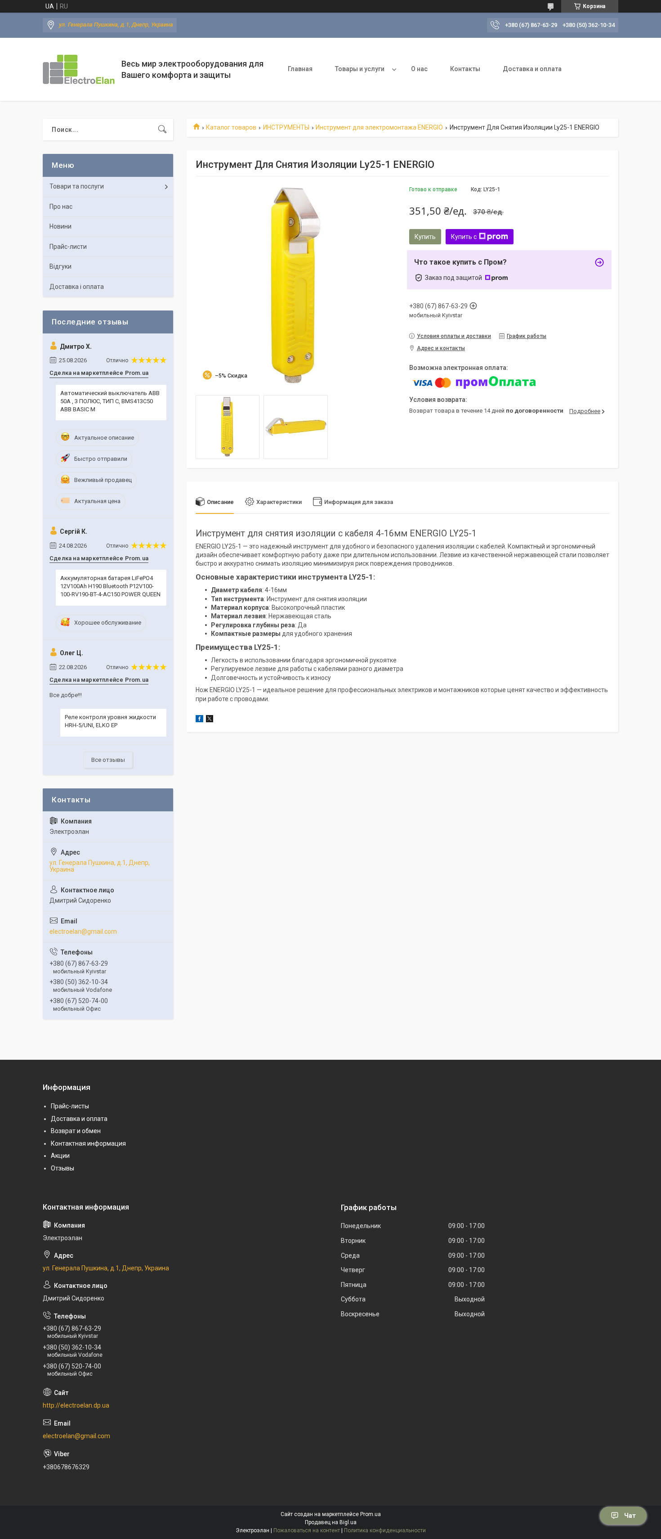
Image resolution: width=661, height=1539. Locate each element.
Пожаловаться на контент (306, 1530)
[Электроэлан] (79, 69)
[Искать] (162, 129)
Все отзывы (108, 759)
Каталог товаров (231, 127)
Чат (630, 1515)
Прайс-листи (68, 246)
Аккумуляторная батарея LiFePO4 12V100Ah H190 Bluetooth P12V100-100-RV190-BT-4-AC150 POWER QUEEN (110, 586)
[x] (209, 720)
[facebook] (199, 720)
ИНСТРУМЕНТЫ (286, 127)
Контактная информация (88, 1143)
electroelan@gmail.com (83, 931)
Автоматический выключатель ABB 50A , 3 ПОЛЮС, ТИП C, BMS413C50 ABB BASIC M (110, 401)
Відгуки (60, 266)
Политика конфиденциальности (385, 1530)
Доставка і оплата (76, 286)
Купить (425, 236)
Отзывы (62, 1168)
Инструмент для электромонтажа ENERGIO (379, 127)
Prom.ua (370, 1514)
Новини (60, 226)
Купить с (464, 236)
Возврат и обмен (76, 1130)
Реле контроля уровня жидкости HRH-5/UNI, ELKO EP (110, 721)
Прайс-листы (70, 1106)
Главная (300, 68)
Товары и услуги (359, 68)
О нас (419, 68)
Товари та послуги (76, 186)
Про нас (60, 206)
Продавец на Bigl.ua (331, 1522)
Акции (60, 1155)
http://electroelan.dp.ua (76, 1405)
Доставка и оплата (532, 68)
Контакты (465, 68)
